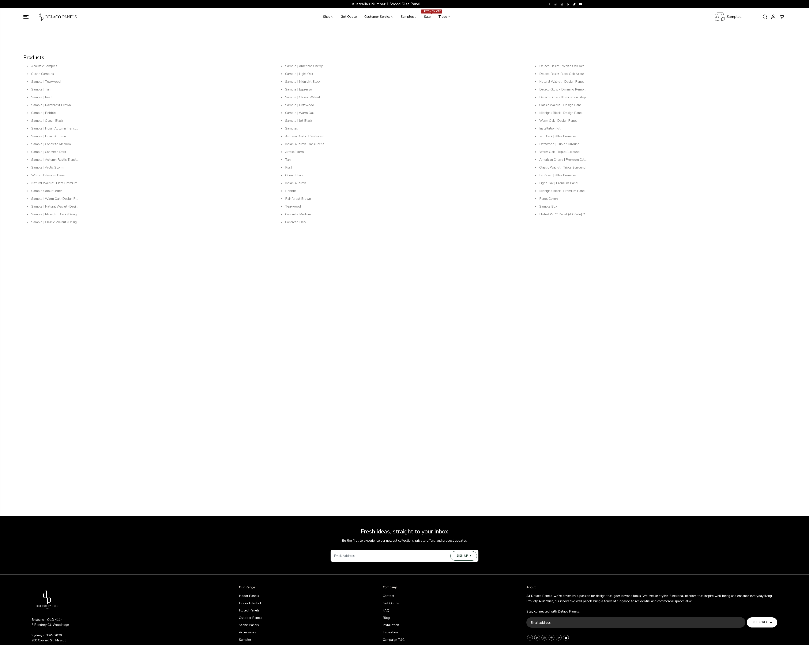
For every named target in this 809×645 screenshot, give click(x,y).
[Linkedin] (555, 4)
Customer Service (377, 16)
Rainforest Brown (298, 198)
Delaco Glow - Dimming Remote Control (569, 89)
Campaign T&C (393, 639)
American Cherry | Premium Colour (564, 159)
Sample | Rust (41, 97)
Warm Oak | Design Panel (558, 120)
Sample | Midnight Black (302, 81)
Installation (391, 625)
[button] (26, 16)
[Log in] (773, 16)
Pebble (290, 191)
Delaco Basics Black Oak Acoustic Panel (568, 74)
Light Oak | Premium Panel (558, 183)
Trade (443, 16)
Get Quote (349, 16)
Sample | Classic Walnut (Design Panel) (60, 222)
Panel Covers (548, 198)
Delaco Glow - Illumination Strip (562, 97)
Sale (427, 14)
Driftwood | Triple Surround (559, 144)
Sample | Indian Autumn (48, 136)
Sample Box (548, 206)
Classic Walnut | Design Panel (561, 105)
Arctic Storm (294, 152)
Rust (288, 167)
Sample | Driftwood (299, 105)
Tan (288, 159)
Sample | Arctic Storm (47, 167)
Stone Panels (249, 625)
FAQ (386, 610)
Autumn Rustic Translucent (305, 136)
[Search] (765, 16)
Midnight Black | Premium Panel (562, 191)
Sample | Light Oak (299, 74)
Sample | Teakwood (46, 81)
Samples (408, 16)
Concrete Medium (298, 214)
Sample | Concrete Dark (48, 152)
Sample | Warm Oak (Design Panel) (57, 198)
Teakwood (293, 206)
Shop (327, 16)
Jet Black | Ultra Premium (557, 136)
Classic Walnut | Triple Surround (562, 167)
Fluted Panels (249, 610)
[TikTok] (574, 4)
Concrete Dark (295, 222)
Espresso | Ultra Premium (557, 175)
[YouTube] (580, 4)
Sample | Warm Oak (299, 113)
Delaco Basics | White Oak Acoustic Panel (570, 66)
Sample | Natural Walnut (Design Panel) (60, 206)
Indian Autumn (295, 183)
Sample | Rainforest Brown (51, 105)
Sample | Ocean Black (47, 120)
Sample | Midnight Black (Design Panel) (60, 214)
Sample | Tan (40, 89)
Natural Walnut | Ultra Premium (54, 183)
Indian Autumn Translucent (304, 144)
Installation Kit (550, 128)
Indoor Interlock (250, 603)
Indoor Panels (249, 596)
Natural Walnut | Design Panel (561, 81)
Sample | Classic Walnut (302, 97)
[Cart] (782, 16)
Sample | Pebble (43, 113)
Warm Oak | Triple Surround (559, 152)
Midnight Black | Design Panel (561, 113)
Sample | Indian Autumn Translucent (57, 128)
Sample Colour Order (46, 191)
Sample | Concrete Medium (51, 144)
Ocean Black (294, 175)
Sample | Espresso (298, 89)
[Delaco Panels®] (58, 17)
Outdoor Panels (250, 617)
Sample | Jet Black (298, 120)
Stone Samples (42, 74)
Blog (386, 617)
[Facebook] (549, 4)
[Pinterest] (568, 4)
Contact (388, 596)
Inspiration (390, 632)
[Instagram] (562, 4)
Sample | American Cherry (304, 66)
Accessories (247, 632)
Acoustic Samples (44, 66)
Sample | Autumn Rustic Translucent (57, 159)
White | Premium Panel (48, 175)
